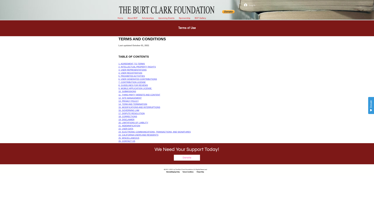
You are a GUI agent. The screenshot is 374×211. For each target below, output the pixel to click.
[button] (187, 158)
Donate (371, 104)
